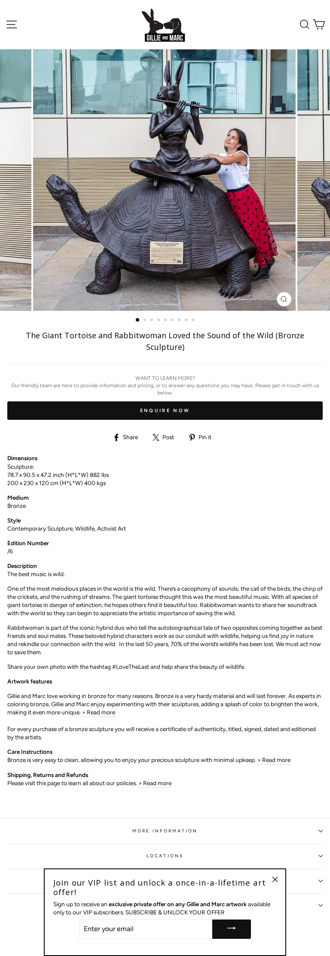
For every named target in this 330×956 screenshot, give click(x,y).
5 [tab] (166, 321)
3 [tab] (152, 321)
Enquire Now (165, 410)
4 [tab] (159, 321)
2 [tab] (146, 321)
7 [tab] (180, 321)
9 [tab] (194, 321)
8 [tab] (187, 321)
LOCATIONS (165, 856)
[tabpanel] (165, 180)
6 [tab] (173, 321)
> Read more (99, 712)
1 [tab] (138, 320)
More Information (165, 831)
